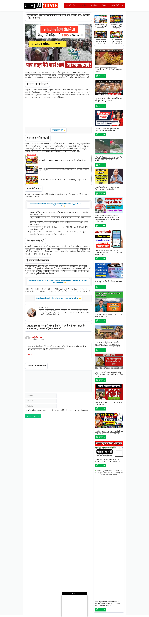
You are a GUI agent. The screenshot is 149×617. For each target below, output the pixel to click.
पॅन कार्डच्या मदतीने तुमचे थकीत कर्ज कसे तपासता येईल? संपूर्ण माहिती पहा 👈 (58, 298)
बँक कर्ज (104, 5)
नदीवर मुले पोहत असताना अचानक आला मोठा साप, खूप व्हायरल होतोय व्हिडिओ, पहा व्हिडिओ (108, 159)
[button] (123, 5)
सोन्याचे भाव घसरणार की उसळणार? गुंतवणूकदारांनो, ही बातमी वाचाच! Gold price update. (108, 70)
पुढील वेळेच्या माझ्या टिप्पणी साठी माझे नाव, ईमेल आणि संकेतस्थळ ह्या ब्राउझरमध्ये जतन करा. (58, 410)
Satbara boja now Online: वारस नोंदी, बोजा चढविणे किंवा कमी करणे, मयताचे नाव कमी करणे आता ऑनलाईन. (109, 253)
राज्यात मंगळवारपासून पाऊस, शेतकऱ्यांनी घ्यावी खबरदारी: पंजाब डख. (109, 316)
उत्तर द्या (30, 354)
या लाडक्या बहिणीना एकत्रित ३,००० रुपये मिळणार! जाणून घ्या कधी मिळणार (107, 129)
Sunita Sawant (36, 336)
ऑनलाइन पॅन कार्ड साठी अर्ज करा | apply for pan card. (108, 282)
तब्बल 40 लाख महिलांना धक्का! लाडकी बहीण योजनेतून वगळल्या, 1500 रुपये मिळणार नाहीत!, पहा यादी (109, 374)
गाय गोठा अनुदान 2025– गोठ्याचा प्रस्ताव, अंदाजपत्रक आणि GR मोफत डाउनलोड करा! (107, 461)
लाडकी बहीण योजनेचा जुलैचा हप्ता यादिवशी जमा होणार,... (117, 26)
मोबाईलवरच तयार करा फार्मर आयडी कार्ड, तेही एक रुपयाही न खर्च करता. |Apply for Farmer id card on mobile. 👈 (58, 205)
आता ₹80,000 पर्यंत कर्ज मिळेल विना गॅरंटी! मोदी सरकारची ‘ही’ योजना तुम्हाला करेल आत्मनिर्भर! (64, 170)
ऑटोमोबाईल (94, 5)
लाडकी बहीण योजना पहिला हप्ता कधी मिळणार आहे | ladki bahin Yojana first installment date (108, 100)
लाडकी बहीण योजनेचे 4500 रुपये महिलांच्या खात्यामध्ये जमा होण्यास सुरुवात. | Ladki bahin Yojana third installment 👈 (58, 281)
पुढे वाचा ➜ (100, 76)
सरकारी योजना (83, 5)
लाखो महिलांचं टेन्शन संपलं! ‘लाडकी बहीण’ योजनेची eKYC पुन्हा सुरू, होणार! (62, 180)
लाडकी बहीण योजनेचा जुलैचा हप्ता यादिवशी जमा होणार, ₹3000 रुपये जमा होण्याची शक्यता (109, 432)
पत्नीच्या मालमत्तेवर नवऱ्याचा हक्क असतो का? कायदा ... (101, 41)
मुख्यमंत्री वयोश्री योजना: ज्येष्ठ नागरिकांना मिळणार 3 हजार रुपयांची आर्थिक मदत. (107, 188)
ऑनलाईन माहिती (71, 5)
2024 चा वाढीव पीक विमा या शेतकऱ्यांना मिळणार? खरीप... (117, 41)
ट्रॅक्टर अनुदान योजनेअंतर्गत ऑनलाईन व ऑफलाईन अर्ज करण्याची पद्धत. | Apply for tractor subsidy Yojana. (108, 604)
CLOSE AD (74, 594)
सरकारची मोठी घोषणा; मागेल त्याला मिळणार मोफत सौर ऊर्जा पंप (108, 404)
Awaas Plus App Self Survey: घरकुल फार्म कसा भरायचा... (101, 26)
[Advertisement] (74, 606)
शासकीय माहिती (114, 5)
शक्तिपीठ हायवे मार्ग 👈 (58, 130)
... (40, 316)
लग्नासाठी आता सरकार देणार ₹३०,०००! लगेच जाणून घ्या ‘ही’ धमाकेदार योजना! (62, 160)
